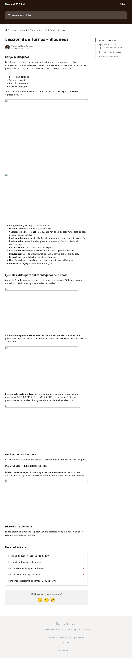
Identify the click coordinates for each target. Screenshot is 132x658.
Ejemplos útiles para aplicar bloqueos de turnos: (111, 46)
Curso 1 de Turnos (28, 30)
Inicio (122, 4)
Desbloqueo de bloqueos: (110, 52)
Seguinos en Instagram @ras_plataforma (66, 637)
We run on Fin (67, 650)
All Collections (11, 30)
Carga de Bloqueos (107, 40)
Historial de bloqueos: (108, 56)
